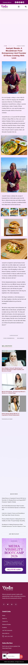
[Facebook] (15, 2)
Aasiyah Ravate (14, 335)
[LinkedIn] (11, 604)
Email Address (6, 652)
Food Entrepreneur (9, 338)
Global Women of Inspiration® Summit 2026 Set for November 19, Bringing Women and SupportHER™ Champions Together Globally (14, 500)
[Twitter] (7, 604)
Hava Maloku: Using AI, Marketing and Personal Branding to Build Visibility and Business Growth (13, 369)
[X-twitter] (21, 2)
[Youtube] (23, 2)
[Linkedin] (19, 2)
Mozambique (20, 338)
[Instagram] (17, 2)
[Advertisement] (14, 27)
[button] (18, 6)
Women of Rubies (21, 45)
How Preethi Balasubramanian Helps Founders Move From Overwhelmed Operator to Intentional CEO (13, 507)
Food (5, 45)
